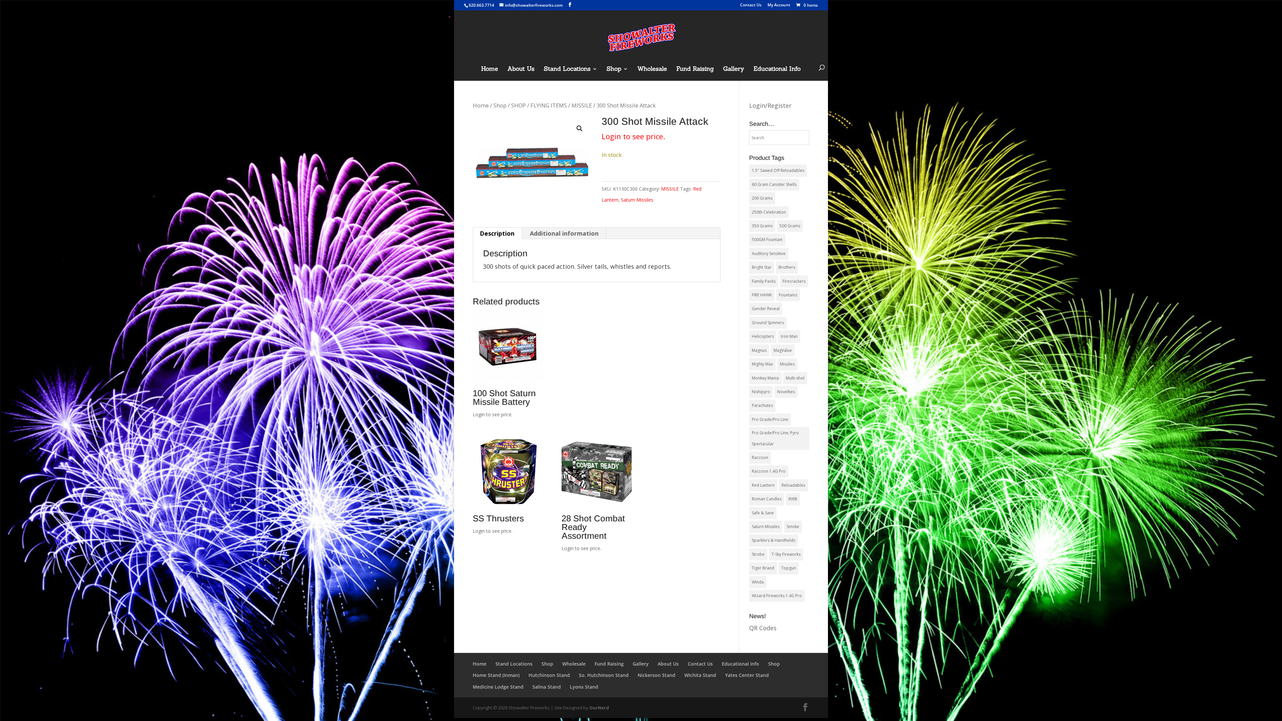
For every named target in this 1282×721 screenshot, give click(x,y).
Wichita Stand (700, 675)
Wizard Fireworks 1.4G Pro (777, 595)
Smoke (793, 526)
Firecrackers (794, 281)
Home (489, 69)
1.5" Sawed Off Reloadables (778, 170)
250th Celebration (769, 212)
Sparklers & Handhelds (773, 540)
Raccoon (760, 457)
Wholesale (652, 69)
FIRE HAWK (762, 295)
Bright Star (762, 267)
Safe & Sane (763, 513)
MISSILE (582, 105)
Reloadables (793, 485)
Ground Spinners (768, 322)
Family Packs (764, 281)
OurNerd (599, 708)
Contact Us (751, 5)
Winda (758, 582)
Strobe (758, 554)
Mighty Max (762, 364)
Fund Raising (695, 69)
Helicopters (763, 336)
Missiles (787, 364)
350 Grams (762, 226)
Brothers (787, 267)
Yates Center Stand (747, 675)
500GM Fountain (767, 239)
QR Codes (763, 628)
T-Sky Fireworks (786, 554)
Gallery (733, 69)
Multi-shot (795, 378)
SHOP (518, 105)
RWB (793, 499)
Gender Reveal (766, 308)
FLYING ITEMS (548, 105)
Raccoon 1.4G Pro (769, 471)
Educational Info (777, 69)
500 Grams (790, 226)
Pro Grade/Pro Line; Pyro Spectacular (775, 438)
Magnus (759, 350)
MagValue (783, 350)
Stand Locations (567, 69)
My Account (779, 5)
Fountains (788, 295)
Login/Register (770, 105)
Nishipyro (761, 392)
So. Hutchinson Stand (604, 675)
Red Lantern (763, 485)
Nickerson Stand (656, 675)
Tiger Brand (763, 568)
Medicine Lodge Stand (498, 687)
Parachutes (762, 405)
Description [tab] (497, 233)
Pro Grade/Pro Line (770, 419)
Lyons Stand (584, 687)
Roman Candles (767, 499)
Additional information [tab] (564, 233)
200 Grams (762, 198)
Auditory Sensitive (769, 253)
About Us (521, 69)
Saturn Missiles (637, 200)
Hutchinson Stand (549, 675)
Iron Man (789, 336)
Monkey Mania (765, 378)
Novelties (786, 392)
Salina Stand (546, 687)
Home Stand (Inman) (496, 675)
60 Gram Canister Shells (774, 184)
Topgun (788, 568)
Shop (614, 69)
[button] (580, 129)
